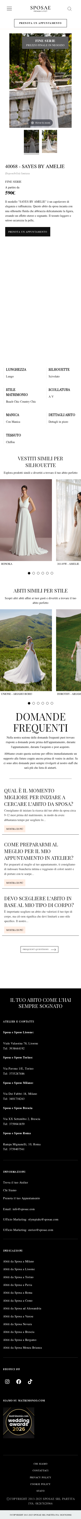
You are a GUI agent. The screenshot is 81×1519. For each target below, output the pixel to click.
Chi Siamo (10, 1190)
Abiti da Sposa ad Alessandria (22, 1308)
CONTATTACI (41, 1470)
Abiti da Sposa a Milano (18, 1261)
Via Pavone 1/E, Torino (18, 1068)
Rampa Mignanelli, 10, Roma (21, 1144)
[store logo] (40, 9)
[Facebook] (19, 1382)
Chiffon (10, 442)
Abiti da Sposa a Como (18, 1300)
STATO (41, 1491)
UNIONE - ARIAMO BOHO (16, 694)
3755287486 (17, 1073)
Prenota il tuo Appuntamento (21, 1198)
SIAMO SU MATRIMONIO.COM (24, 1401)
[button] (29, 573)
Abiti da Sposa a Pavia (17, 1285)
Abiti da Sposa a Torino (18, 1277)
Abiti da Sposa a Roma (17, 1293)
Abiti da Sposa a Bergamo (19, 1340)
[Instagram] (7, 1382)
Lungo (10, 376)
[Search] (70, 9)
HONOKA (6, 564)
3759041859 (17, 1124)
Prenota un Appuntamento (40, 23)
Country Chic (28, 401)
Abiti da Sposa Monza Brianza (22, 1348)
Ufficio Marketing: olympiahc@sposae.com (31, 1219)
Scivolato (54, 376)
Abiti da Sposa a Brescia (18, 1332)
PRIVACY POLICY (40, 1477)
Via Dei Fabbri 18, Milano (20, 1094)
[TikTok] (30, 1382)
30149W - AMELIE (68, 564)
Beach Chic (12, 401)
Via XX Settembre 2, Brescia (21, 1119)
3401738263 (17, 1099)
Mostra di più (14, 828)
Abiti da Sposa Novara (17, 1324)
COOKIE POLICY (40, 1484)
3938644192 (17, 1048)
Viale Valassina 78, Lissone (20, 1043)
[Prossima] (68, 80)
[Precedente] (12, 80)
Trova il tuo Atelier (15, 1182)
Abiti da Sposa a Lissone (19, 1269)
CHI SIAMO (41, 1463)
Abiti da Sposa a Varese (18, 1316)
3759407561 (17, 1149)
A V (51, 396)
